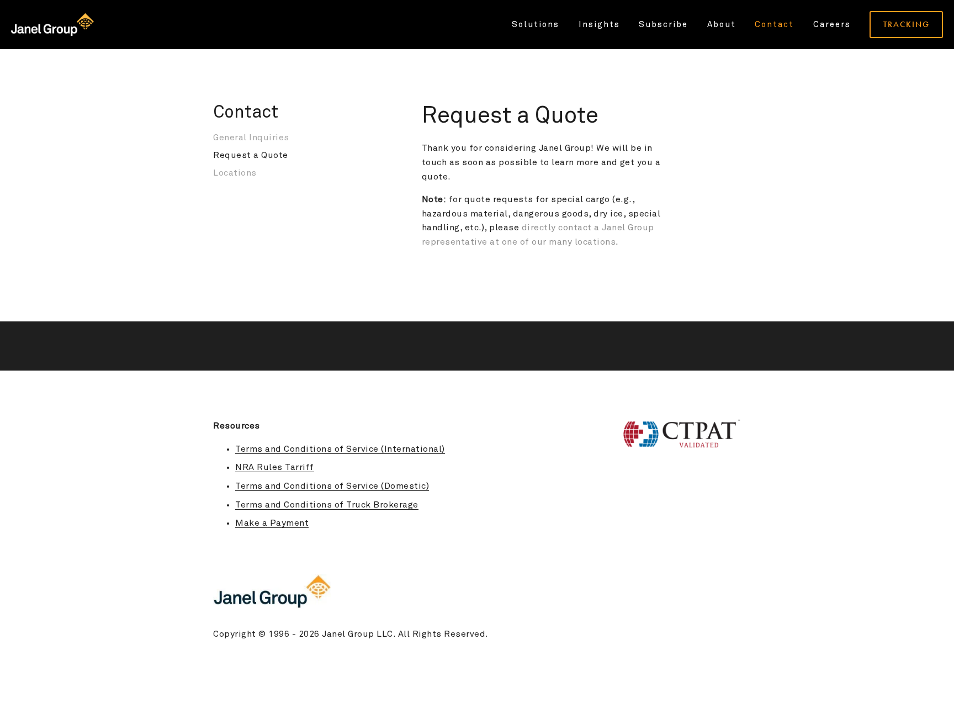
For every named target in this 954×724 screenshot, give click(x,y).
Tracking (906, 24)
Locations (235, 172)
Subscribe (663, 24)
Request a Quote (250, 155)
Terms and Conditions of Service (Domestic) (332, 486)
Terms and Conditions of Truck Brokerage (326, 504)
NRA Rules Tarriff (274, 467)
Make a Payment (272, 523)
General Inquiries (251, 137)
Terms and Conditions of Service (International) (340, 449)
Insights (599, 24)
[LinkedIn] (735, 550)
